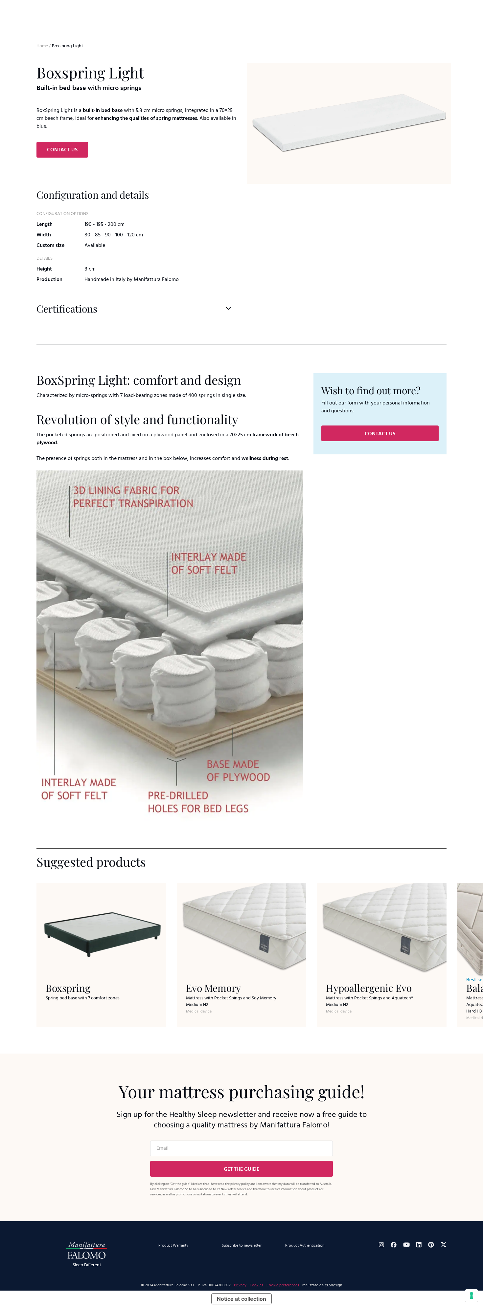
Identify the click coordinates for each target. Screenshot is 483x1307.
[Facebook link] (394, 1245)
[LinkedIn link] (419, 1245)
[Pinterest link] (431, 1245)
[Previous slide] (253, 195)
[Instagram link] (381, 1245)
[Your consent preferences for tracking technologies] (471, 1295)
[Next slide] (468, 195)
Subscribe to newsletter (242, 1245)
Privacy (240, 1285)
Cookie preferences (282, 1285)
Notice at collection (241, 1299)
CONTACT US (380, 434)
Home (42, 46)
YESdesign (333, 1285)
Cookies (256, 1285)
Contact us (62, 150)
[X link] (444, 1245)
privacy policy (240, 1184)
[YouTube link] (406, 1244)
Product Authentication (304, 1245)
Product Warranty (173, 1245)
